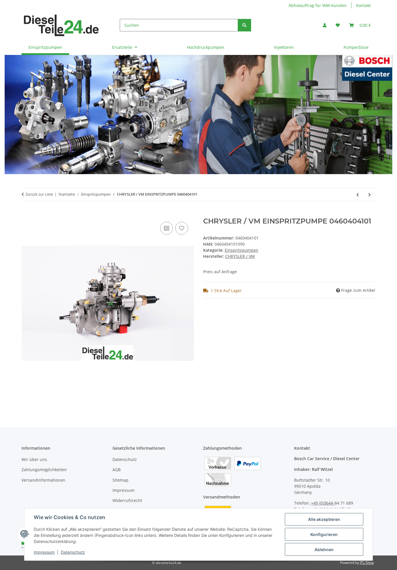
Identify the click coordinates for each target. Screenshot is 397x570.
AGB (116, 469)
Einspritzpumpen (241, 250)
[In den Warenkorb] (26, 214)
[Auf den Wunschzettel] (181, 228)
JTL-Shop (367, 562)
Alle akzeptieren (324, 519)
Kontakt (363, 5)
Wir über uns (34, 459)
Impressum (44, 552)
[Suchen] (244, 25)
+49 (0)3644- (323, 503)
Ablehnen (324, 549)
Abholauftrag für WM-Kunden (318, 5)
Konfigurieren (324, 534)
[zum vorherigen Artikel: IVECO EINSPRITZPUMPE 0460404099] (358, 194)
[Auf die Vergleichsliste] (166, 228)
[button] (324, 25)
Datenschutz (73, 552)
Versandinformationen (43, 480)
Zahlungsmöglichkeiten (44, 469)
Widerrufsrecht (127, 500)
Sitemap (120, 480)
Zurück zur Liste (39, 194)
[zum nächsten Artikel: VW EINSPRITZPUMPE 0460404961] (369, 194)
